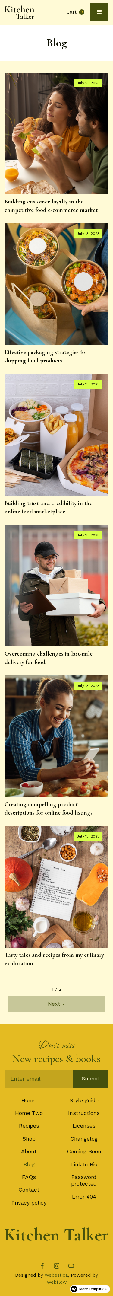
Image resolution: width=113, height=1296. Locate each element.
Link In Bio (84, 1164)
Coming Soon (84, 1151)
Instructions (84, 1113)
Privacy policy (28, 1202)
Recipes (29, 1125)
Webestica (56, 1275)
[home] (19, 12)
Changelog (84, 1138)
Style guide (84, 1100)
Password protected (84, 1180)
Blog (29, 1164)
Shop (29, 1138)
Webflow (57, 1282)
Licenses (84, 1125)
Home (28, 1100)
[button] (75, 12)
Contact (28, 1189)
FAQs (29, 1177)
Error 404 (84, 1196)
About (29, 1151)
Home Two (29, 1113)
